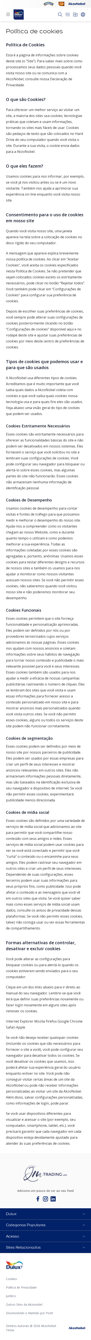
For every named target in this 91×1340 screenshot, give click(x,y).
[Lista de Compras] (68, 14)
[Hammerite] (49, 4)
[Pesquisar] (60, 14)
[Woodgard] (61, 4)
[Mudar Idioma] (83, 14)
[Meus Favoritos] (75, 14)
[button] (45, 1214)
